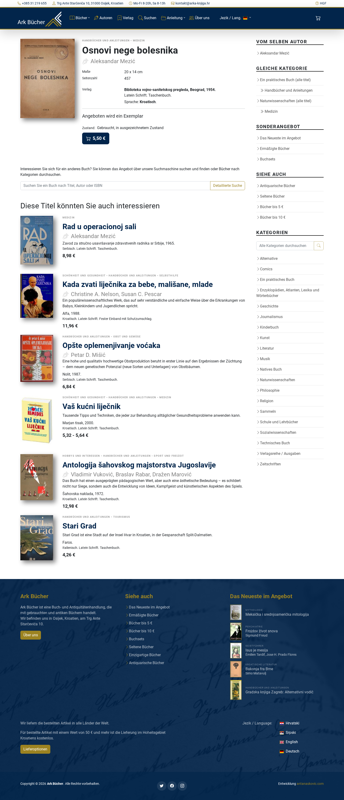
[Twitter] (161, 786)
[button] (319, 18)
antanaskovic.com (310, 784)
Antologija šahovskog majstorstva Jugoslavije (139, 464)
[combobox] (115, 185)
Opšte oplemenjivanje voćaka (111, 345)
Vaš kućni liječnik (91, 406)
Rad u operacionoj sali (99, 226)
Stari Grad (79, 525)
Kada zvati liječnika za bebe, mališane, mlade (137, 284)
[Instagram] (182, 786)
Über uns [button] (30, 635)
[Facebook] (172, 786)
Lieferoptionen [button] (35, 749)
